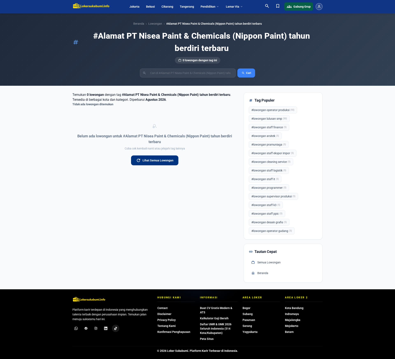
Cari (246, 73)
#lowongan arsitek (265, 136)
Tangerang (187, 6)
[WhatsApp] (76, 328)
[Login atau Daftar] (319, 6)
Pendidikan (210, 7)
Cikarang (167, 6)
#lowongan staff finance (269, 127)
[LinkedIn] (105, 328)
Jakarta (134, 6)
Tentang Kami (166, 326)
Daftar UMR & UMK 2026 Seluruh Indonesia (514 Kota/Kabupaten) (215, 329)
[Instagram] (96, 328)
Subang (248, 314)
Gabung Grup (299, 6)
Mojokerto (291, 326)
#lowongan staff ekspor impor (272, 153)
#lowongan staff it (265, 179)
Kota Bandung (294, 308)
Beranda (138, 23)
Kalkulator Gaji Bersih (214, 318)
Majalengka (292, 320)
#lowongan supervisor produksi (273, 196)
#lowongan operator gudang (271, 231)
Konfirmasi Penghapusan (173, 332)
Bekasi (150, 6)
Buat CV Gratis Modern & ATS (216, 310)
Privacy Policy (166, 320)
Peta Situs (207, 338)
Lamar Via (234, 7)
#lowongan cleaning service (270, 161)
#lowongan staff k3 (265, 205)
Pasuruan (249, 320)
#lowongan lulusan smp (269, 118)
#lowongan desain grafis (269, 222)
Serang (247, 326)
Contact (162, 308)
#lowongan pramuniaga (268, 144)
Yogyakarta (250, 332)
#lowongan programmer (268, 187)
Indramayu (292, 314)
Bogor (246, 308)
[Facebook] (86, 328)
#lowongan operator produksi (272, 110)
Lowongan (155, 23)
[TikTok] (115, 328)
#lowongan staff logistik (268, 170)
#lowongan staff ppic (266, 213)
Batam (289, 332)
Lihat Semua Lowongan (154, 160)
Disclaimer (164, 314)
